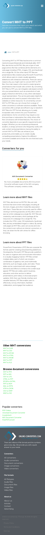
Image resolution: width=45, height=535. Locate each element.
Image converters (11, 466)
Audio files (8, 482)
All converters (10, 458)
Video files (8, 490)
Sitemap (7, 531)
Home (9, 52)
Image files (8, 487)
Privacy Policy (9, 523)
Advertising (9, 509)
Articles (7, 504)
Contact (7, 506)
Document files (10, 485)
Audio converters (11, 461)
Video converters (11, 469)
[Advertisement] (22, 314)
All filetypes (9, 479)
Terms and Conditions (11, 527)
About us (8, 501)
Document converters (13, 463)
